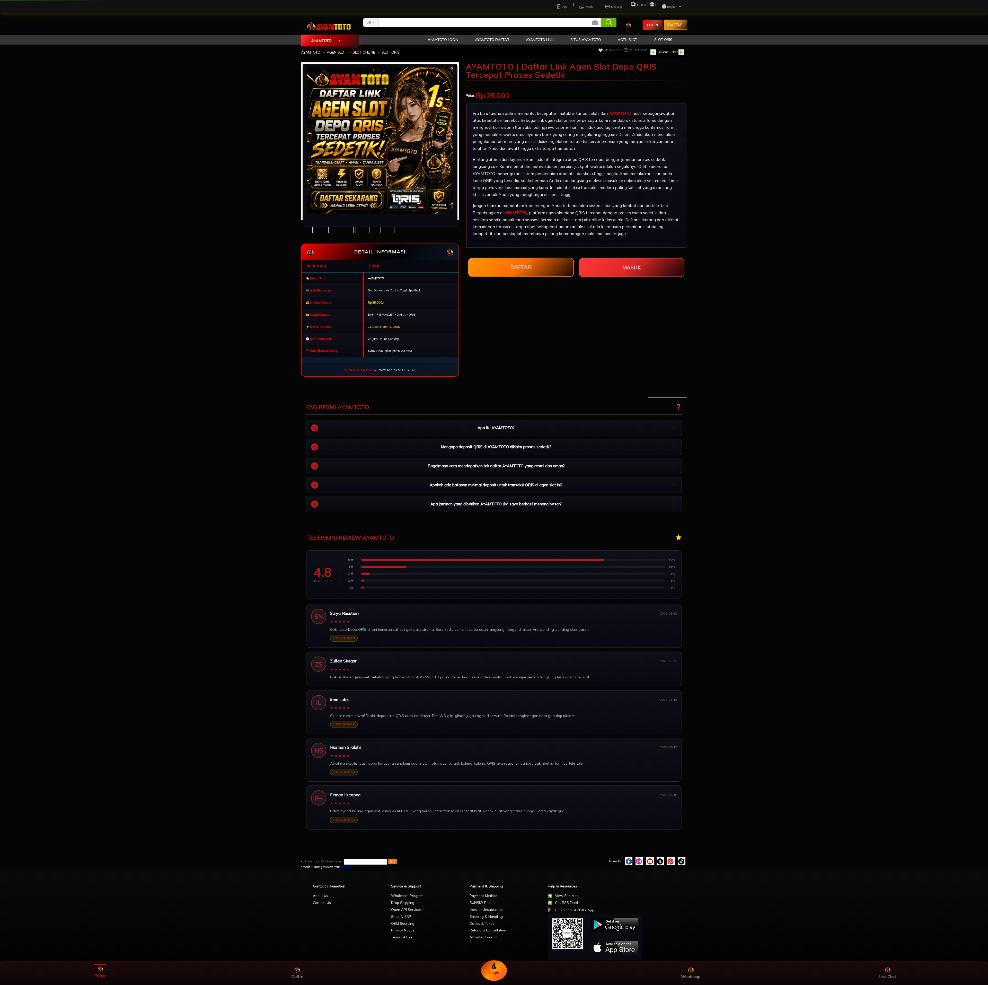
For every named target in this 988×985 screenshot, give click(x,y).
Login (652, 25)
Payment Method (483, 895)
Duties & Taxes (482, 923)
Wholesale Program (407, 895)
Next (675, 52)
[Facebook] (628, 861)
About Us (320, 895)
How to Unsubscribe (486, 909)
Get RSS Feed (566, 902)
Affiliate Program (483, 937)
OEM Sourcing (402, 923)
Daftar (675, 24)
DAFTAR (521, 267)
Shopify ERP (401, 916)
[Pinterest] (671, 861)
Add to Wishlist (613, 50)
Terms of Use (401, 937)
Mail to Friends (638, 50)
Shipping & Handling (486, 916)
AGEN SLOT (336, 52)
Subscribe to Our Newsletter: (323, 861)
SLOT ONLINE (364, 52)
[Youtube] (650, 861)
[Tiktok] (681, 861)
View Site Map (567, 895)
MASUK (631, 267)
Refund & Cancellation (488, 930)
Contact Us (322, 902)
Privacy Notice (402, 930)
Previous (662, 52)
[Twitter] (660, 861)
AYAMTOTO (310, 52)
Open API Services (406, 909)
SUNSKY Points (482, 902)
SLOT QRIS (391, 52)
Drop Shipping (402, 902)
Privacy (347, 867)
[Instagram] (639, 861)
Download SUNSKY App (574, 910)
